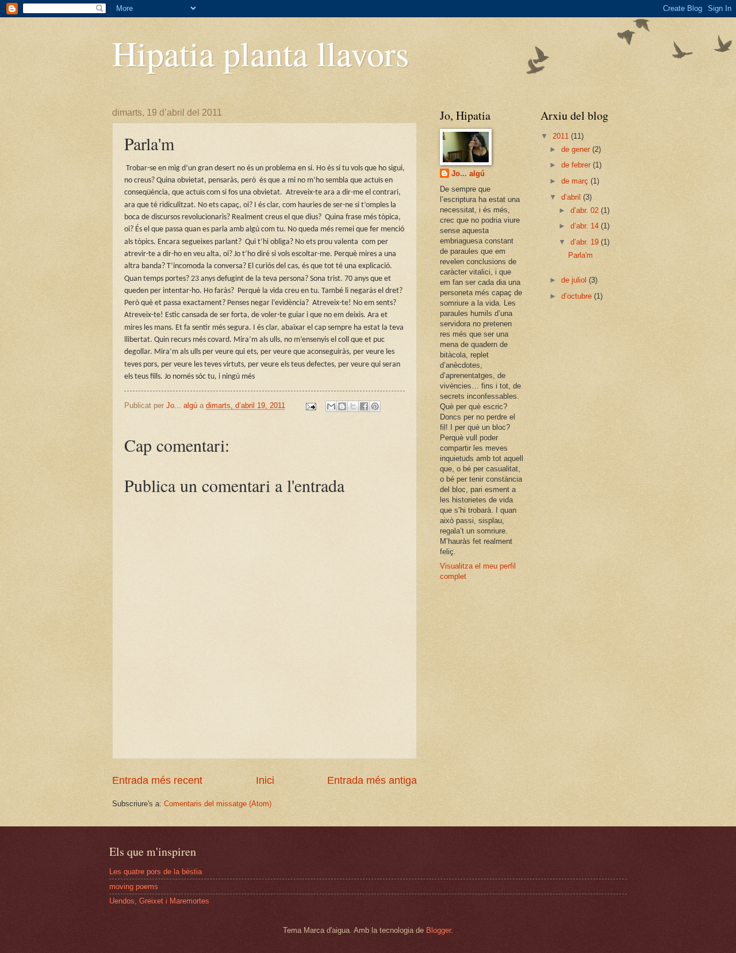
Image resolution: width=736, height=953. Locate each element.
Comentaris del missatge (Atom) (217, 803)
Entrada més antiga (372, 780)
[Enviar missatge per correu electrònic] (310, 405)
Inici (265, 780)
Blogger (438, 930)
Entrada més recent (157, 780)
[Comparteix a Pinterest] (375, 406)
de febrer (577, 165)
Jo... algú (468, 173)
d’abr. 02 (585, 210)
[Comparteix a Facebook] (364, 406)
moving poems (133, 886)
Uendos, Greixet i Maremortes (159, 901)
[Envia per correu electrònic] (331, 406)
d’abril (572, 197)
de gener (576, 149)
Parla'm (580, 255)
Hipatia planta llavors (260, 53)
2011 (562, 136)
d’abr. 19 (585, 242)
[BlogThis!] (342, 406)
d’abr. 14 (585, 226)
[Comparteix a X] (353, 406)
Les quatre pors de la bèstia (155, 871)
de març (576, 181)
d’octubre (577, 296)
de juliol (575, 280)
